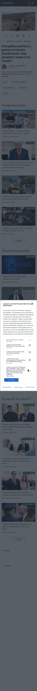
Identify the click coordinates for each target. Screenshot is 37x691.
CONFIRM (11, 379)
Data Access (18, 387)
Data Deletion (6, 387)
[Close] (33, 304)
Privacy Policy (30, 387)
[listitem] (18, 340)
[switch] (29, 345)
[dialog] (18, 345)
